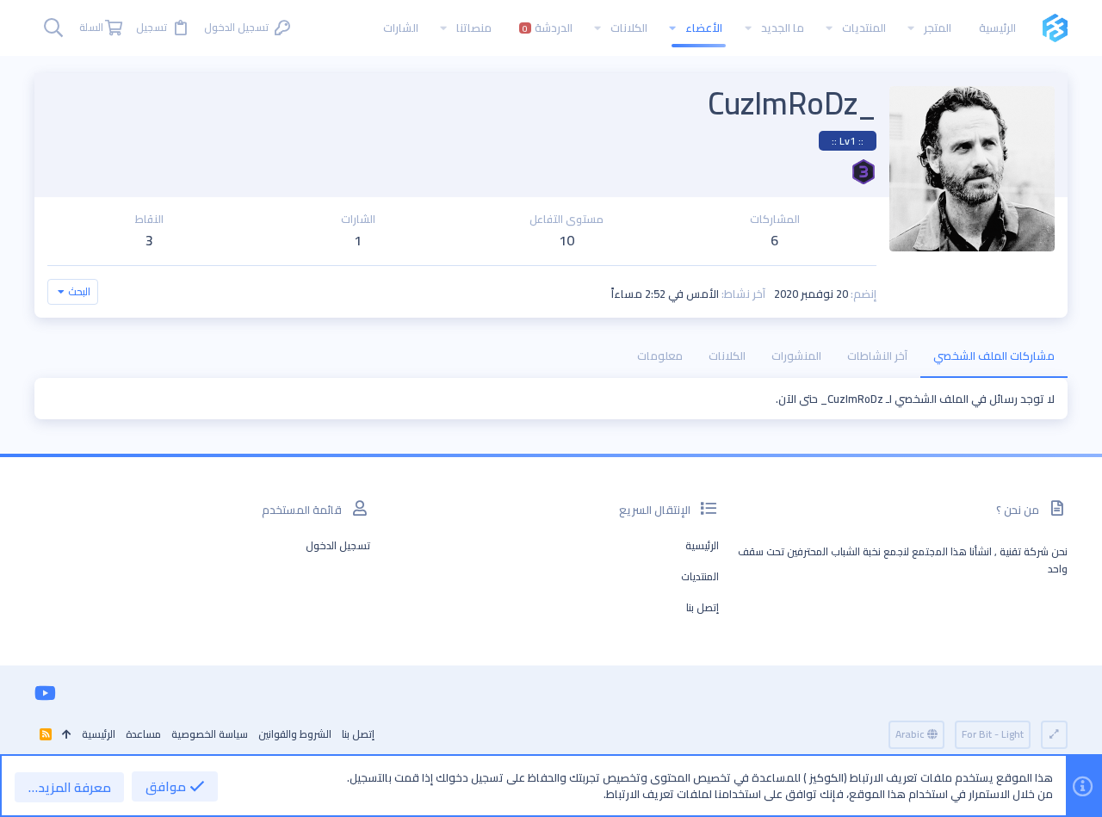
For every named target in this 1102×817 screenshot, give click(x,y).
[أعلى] (67, 734)
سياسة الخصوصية (209, 734)
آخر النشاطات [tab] (877, 355)
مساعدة (143, 734)
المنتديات (700, 576)
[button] (911, 28)
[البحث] (53, 28)
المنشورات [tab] (796, 355)
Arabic (911, 734)
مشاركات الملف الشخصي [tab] (994, 355)
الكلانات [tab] (727, 355)
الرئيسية (702, 545)
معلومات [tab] (660, 355)
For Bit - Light (993, 734)
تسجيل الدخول (338, 545)
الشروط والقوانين (294, 734)
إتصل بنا (702, 607)
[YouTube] (45, 693)
